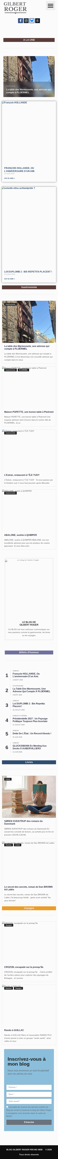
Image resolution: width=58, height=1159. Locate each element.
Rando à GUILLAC (14, 1030)
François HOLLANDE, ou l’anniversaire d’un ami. (26, 675)
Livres (8, 779)
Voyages (9, 925)
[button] (50, 5)
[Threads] (37, 20)
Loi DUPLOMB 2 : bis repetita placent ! (28, 272)
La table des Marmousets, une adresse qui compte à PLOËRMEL (26, 347)
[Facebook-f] (20, 20)
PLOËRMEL (23, 370)
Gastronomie (10, 86)
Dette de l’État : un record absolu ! (32, 733)
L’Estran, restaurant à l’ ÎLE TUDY (22, 475)
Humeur (16, 671)
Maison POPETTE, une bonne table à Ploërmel (28, 412)
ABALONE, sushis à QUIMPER (20, 535)
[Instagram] (26, 20)
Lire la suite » (9, 178)
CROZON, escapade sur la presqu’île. (24, 967)
